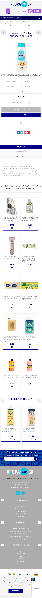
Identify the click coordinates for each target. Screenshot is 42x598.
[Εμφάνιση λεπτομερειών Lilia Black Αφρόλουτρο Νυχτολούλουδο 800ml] (29, 365)
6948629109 (25, 482)
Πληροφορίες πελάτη (21, 506)
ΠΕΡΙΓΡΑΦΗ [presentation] (21, 147)
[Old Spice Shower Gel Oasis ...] (3, 32)
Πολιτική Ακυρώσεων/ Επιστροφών (21, 536)
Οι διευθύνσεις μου (21, 509)
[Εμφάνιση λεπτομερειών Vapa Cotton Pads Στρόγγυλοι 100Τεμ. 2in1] (12, 246)
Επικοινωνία (21, 553)
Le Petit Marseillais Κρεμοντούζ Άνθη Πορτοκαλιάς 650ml (8, 429)
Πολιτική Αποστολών (21, 534)
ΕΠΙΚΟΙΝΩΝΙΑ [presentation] (20, 157)
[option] (10, 425)
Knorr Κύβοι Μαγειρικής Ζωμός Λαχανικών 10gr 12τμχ (29, 298)
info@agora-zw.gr (22, 484)
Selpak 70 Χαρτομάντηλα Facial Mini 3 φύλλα (12, 297)
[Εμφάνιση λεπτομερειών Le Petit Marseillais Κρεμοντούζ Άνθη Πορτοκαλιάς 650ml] (11, 416)
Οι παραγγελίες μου (21, 511)
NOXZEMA (24, 82)
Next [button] (39, 401)
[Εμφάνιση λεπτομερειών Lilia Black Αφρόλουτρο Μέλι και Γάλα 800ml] (12, 365)
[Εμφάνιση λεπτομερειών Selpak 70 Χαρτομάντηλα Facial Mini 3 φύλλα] (12, 286)
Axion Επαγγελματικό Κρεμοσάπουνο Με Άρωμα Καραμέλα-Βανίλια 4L (12, 338)
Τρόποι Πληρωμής (21, 539)
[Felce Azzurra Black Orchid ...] (38, 32)
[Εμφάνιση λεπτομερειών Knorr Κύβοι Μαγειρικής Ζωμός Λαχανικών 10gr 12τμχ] (29, 286)
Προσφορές (21, 558)
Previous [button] (2, 401)
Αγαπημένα (21, 516)
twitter (21, 132)
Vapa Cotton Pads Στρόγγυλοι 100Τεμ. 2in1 (12, 257)
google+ (28, 132)
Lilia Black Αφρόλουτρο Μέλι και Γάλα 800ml (11, 376)
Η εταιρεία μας (21, 551)
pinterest (25, 132)
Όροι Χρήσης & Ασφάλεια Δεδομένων (21, 531)
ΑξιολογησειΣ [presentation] (21, 152)
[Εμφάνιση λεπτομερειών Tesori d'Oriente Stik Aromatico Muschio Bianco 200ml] (12, 206)
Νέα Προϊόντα (21, 561)
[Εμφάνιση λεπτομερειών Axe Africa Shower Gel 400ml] (32, 416)
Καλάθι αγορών (29, 11)
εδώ (21, 582)
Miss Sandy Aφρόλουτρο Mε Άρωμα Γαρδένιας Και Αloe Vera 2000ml (30, 218)
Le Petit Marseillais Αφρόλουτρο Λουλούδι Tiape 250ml (29, 337)
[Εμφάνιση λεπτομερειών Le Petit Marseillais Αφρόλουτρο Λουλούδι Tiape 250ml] (29, 325)
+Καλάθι (11, 228)
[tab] (21, 147)
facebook (18, 132)
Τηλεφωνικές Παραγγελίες (21, 528)
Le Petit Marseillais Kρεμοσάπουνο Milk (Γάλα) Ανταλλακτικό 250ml (28, 259)
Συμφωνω (15, 591)
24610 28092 (17, 482)
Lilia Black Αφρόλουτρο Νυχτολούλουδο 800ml (29, 376)
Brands (21, 556)
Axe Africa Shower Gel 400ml (32, 428)
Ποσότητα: (15, 102)
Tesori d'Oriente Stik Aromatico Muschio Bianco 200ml (10, 218)
